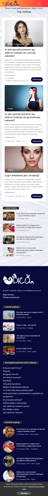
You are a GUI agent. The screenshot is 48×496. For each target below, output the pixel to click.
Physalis (6, 371)
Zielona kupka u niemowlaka (15, 403)
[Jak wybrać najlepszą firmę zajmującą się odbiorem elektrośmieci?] (9, 239)
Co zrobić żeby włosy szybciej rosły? (18, 390)
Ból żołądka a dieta (11, 409)
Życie (28, 44)
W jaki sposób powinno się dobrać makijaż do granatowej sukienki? (22, 117)
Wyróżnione (19, 44)
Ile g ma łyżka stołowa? (12, 400)
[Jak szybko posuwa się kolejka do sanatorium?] (9, 338)
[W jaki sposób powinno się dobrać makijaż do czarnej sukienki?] (24, 33)
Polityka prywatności (11, 297)
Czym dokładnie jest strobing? (22, 175)
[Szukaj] (38, 3)
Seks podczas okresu (12, 384)
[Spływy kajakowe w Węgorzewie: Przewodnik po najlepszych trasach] (9, 228)
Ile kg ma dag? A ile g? (24, 348)
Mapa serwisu (8, 295)
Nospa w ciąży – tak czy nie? (26, 325)
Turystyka (34, 230)
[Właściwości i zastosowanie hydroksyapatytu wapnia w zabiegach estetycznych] (9, 251)
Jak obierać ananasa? (12, 377)
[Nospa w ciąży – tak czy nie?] (9, 326)
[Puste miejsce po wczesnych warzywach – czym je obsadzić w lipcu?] (9, 216)
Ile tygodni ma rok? (11, 374)
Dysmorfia (7, 381)
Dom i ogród (34, 218)
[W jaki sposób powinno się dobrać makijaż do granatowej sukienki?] (24, 98)
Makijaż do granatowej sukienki (16, 387)
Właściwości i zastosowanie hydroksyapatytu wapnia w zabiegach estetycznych (29, 250)
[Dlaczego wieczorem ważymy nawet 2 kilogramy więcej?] (9, 315)
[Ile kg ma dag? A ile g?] (9, 350)
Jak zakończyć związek (12, 413)
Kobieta (10, 44)
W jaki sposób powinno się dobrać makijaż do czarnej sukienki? (20, 52)
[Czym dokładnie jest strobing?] (24, 159)
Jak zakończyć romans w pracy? (16, 406)
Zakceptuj (24, 493)
